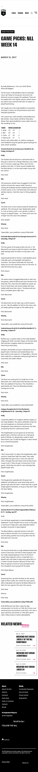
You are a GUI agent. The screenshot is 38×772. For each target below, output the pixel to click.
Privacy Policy (6, 762)
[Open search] (32, 13)
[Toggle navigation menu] (35, 13)
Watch (27, 13)
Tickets (14, 13)
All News (25, 625)
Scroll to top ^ (19, 721)
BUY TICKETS (23, 4)
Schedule (20, 13)
